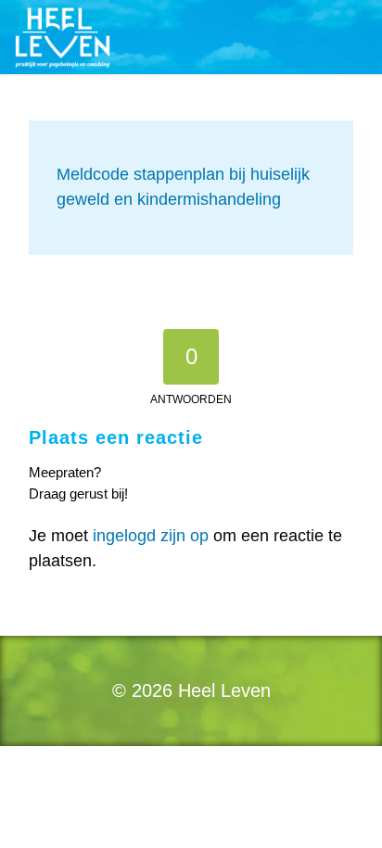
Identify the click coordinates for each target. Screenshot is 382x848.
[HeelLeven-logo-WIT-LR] (153, 37)
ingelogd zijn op (151, 535)
